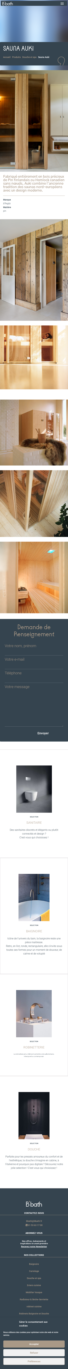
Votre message (17, 687)
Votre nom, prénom (20, 646)
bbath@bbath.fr (34, 1221)
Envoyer (43, 733)
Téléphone (13, 673)
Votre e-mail (14, 660)
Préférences (34, 1361)
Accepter (34, 1344)
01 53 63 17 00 (35, 1225)
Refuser (34, 1352)
